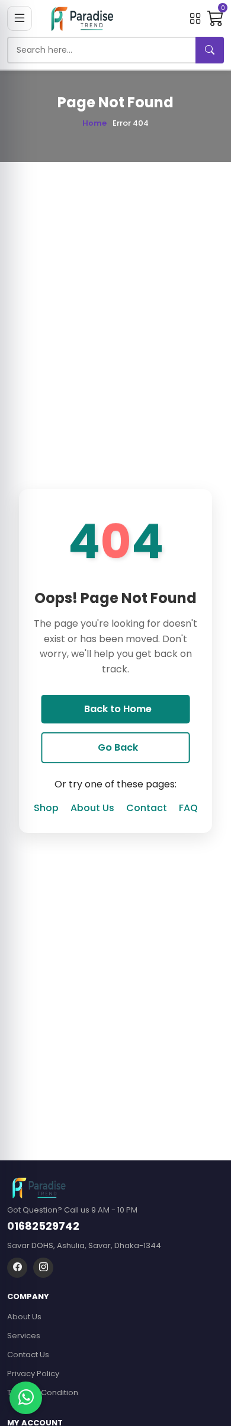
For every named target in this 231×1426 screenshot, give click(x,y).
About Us (92, 808)
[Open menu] (19, 18)
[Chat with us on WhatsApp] (25, 1398)
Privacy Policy (33, 1373)
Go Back (118, 747)
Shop (46, 808)
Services (23, 1335)
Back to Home (118, 709)
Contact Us (28, 1354)
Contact (146, 808)
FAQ (188, 808)
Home (94, 123)
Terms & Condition (42, 1392)
